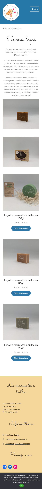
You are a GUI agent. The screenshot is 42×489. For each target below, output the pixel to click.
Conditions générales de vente (17, 444)
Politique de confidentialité (16, 439)
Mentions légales (12, 435)
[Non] (39, 481)
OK (21, 486)
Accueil (7, 28)
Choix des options (21, 228)
